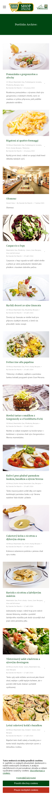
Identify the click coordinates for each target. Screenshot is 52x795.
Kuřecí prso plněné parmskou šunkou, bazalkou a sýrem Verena (24, 477)
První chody (10, 148)
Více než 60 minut (13, 253)
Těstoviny (25, 148)
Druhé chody (18, 483)
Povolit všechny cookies (26, 783)
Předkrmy (9, 85)
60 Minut (9, 483)
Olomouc (11, 198)
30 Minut (9, 145)
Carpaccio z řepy (15, 245)
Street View (10, 203)
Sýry (22, 85)
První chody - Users (25, 600)
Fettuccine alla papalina (20, 362)
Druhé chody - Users (20, 667)
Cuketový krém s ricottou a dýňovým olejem (21, 537)
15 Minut (9, 82)
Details (30, 56)
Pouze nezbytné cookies (26, 790)
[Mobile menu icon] (4, 7)
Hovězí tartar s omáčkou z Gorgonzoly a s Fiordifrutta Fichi (24, 417)
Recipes (17, 85)
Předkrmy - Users (24, 250)
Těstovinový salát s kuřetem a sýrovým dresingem (23, 660)
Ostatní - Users (30, 730)
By (14, 88)
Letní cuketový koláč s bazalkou (24, 725)
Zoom (22, 56)
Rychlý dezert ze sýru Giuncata (23, 305)
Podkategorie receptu (33, 82)
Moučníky (28, 310)
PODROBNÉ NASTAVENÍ (26, 778)
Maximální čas (18, 82)
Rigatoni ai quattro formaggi (22, 140)
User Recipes (36, 250)
